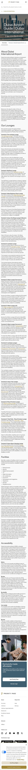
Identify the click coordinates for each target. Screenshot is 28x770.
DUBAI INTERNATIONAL (9, 11)
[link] (7, 742)
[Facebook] (10, 733)
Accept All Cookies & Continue (14, 767)
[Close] (26, 744)
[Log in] (2, 2)
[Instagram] (2, 733)
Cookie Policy (20, 759)
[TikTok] (6, 733)
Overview (4, 42)
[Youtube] (14, 733)
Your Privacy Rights (14, 762)
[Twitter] (22, 733)
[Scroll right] (25, 43)
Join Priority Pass (14, 679)
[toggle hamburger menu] (26, 2)
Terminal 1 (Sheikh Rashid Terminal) (17, 42)
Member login (14, 683)
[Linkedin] (18, 733)
